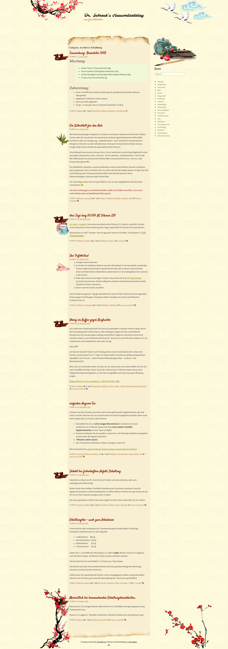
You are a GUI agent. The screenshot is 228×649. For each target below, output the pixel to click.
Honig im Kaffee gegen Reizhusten (90, 320)
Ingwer (131, 454)
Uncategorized (163, 124)
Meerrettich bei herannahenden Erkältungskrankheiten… (103, 598)
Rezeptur (95, 454)
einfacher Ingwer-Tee (83, 403)
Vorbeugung (88, 305)
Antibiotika (162, 84)
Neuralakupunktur (131, 386)
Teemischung (120, 111)
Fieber (117, 505)
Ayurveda (80, 454)
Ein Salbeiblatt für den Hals (86, 125)
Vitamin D (87, 241)
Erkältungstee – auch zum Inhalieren (92, 520)
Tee (100, 454)
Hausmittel (88, 198)
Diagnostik (162, 96)
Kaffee (122, 386)
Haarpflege (162, 104)
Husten (116, 386)
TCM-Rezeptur (163, 116)
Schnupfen (124, 505)
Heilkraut (124, 198)
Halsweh (117, 198)
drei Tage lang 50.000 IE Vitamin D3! (93, 215)
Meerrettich (104, 620)
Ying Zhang (132, 642)
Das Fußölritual (79, 255)
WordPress (101, 642)
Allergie (161, 81)
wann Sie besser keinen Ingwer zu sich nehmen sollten (111, 449)
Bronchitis (95, 111)
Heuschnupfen (163, 110)
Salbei (131, 198)
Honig (111, 386)
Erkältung (80, 111)
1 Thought (122, 241)
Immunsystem (123, 454)
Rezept (136, 454)
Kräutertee (111, 111)
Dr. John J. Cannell (78, 224)
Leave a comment (127, 305)
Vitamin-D (111, 241)
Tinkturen (161, 121)
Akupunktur (96, 386)
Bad (159, 90)
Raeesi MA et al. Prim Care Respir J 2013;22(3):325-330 (94, 381)
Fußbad (161, 101)
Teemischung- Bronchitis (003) (88, 53)
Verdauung (162, 127)
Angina (103, 198)
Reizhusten (142, 386)
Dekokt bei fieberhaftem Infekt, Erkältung (95, 471)
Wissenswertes (164, 136)
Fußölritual (113, 305)
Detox (160, 93)
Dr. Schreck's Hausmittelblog (114, 15)
